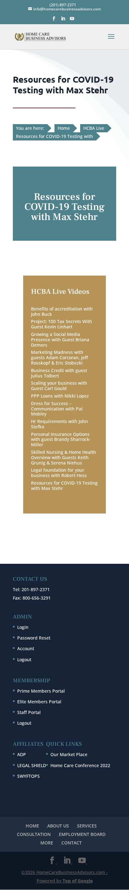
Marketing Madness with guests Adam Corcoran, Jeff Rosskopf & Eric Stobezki (59, 357)
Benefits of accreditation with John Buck (62, 311)
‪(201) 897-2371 (62, 5)
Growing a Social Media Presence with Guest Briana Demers (60, 339)
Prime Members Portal (41, 691)
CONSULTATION (34, 834)
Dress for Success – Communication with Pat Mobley (57, 408)
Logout (24, 659)
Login (22, 627)
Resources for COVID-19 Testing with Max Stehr (64, 485)
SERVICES (87, 826)
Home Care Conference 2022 (80, 765)
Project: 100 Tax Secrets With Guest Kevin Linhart (61, 324)
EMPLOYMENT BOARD (82, 834)
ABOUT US (58, 826)
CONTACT (71, 843)
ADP (21, 754)
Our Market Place (68, 754)
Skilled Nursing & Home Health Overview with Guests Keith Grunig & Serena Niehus (63, 457)
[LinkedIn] (63, 20)
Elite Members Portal (39, 702)
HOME (32, 826)
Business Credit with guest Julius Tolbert (59, 373)
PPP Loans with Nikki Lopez (60, 396)
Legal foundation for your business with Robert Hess (59, 472)
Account (25, 648)
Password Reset (33, 638)
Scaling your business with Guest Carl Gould (59, 385)
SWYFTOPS (28, 776)
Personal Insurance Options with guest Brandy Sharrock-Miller (61, 439)
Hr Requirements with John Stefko (59, 424)
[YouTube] (72, 20)
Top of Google (78, 881)
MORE (46, 843)
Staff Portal (29, 712)
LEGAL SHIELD (31, 765)
